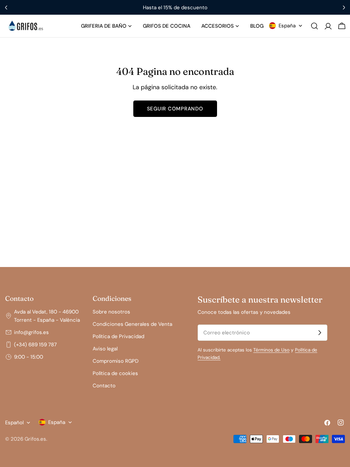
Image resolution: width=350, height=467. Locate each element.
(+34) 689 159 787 (35, 344)
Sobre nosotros (111, 311)
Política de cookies (115, 373)
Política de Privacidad (118, 336)
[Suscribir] (319, 332)
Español (14, 422)
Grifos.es (35, 439)
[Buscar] (314, 26)
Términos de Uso (271, 350)
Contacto (104, 385)
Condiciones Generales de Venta (132, 324)
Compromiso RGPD (115, 361)
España (287, 25)
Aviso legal (105, 348)
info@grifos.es (31, 332)
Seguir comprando (175, 108)
